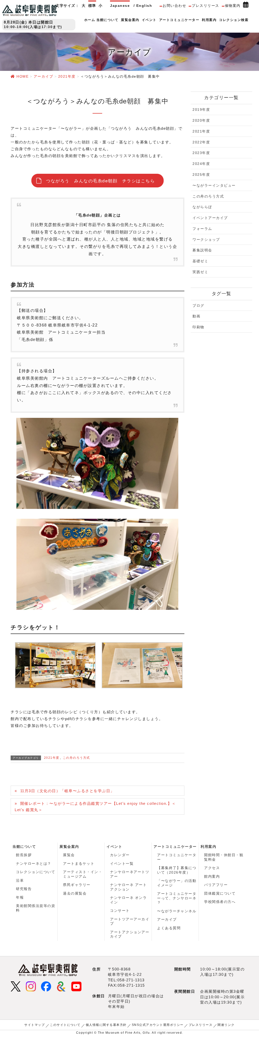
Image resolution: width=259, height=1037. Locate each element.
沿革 (20, 880)
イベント (114, 847)
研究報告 (24, 889)
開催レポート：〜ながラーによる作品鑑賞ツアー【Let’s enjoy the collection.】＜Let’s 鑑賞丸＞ (95, 806)
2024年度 (201, 164)
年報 (20, 897)
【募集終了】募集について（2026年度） (176, 870)
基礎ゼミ (200, 261)
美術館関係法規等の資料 (35, 908)
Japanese (120, 6)
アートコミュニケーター (175, 847)
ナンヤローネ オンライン (128, 900)
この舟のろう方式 (76, 758)
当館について (24, 847)
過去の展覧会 (75, 893)
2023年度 (201, 153)
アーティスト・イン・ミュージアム (82, 874)
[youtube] (76, 986)
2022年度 (201, 142)
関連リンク (226, 1025)
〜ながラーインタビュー (214, 185)
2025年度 (201, 174)
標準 (92, 6)
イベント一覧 (122, 863)
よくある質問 (169, 928)
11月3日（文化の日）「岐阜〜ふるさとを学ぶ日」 (67, 791)
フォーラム (202, 229)
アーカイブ (167, 919)
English (144, 6)
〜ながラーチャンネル (176, 911)
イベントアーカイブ (210, 218)
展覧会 (69, 855)
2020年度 (201, 120)
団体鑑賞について (219, 893)
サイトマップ (34, 1025)
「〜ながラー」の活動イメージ (176, 883)
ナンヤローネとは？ (33, 863)
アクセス (212, 868)
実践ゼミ (200, 272)
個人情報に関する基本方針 (106, 1025)
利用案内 (208, 847)
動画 (196, 316)
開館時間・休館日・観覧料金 (223, 857)
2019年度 (201, 109)
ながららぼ (202, 207)
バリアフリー (216, 885)
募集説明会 (202, 250)
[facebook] (46, 986)
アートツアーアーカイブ (129, 921)
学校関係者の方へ (219, 902)
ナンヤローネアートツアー (129, 874)
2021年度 (51, 758)
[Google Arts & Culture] (61, 986)
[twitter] (16, 986)
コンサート (120, 911)
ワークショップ (206, 239)
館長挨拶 (24, 855)
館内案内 (212, 876)
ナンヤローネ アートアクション (128, 887)
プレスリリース (205, 6)
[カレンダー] (245, 6)
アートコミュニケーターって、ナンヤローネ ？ (176, 898)
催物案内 (233, 6)
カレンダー (120, 855)
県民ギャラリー (77, 885)
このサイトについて (65, 1025)
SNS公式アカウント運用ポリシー (158, 1025)
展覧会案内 (69, 847)
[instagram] (31, 986)
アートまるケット (78, 863)
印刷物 (198, 327)
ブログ (198, 306)
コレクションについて (35, 872)
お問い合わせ (174, 6)
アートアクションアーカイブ (129, 934)
